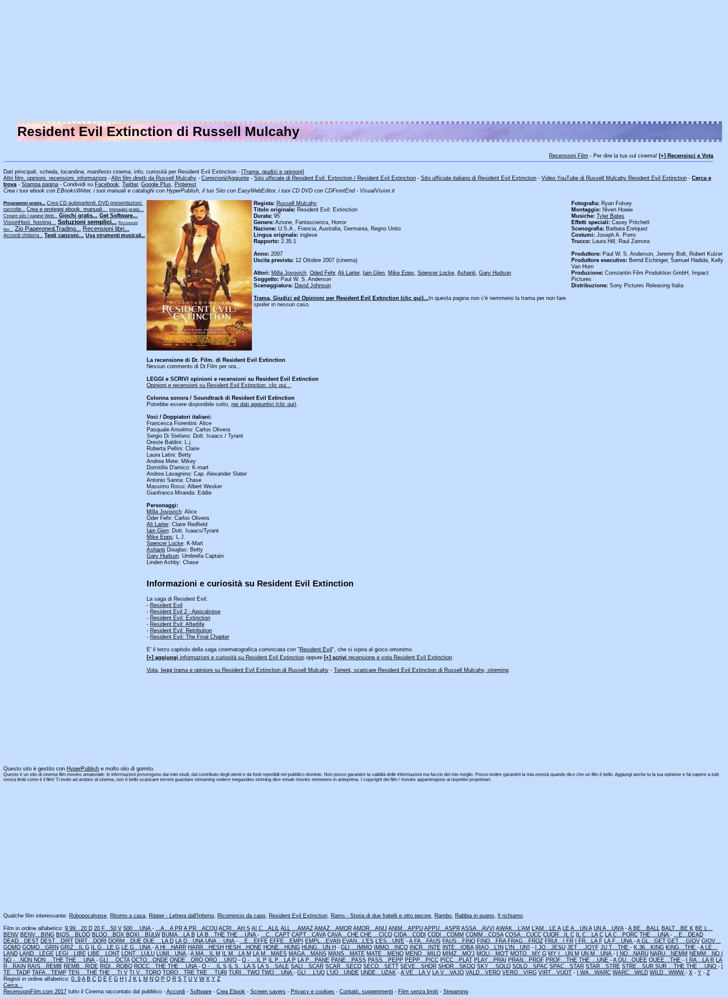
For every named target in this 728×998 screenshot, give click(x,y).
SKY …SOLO (494, 966)
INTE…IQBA (458, 947)
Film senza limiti (418, 991)
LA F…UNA (619, 941)
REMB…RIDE (81, 966)
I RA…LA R (700, 960)
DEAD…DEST (21, 941)
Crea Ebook (231, 991)
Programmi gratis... (24, 203)
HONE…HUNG (281, 947)
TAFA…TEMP (49, 972)
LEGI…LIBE (71, 953)
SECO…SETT (381, 966)
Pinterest (185, 184)
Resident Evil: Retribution (181, 630)
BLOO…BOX (109, 934)
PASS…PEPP (385, 960)
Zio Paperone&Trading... (48, 228)
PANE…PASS (348, 960)
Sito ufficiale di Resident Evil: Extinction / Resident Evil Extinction (335, 178)
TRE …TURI (211, 972)
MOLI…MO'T (492, 953)
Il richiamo (510, 915)
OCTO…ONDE (149, 960)
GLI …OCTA (114, 960)
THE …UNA (242, 934)
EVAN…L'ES (358, 941)
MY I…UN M (563, 953)
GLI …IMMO (356, 947)
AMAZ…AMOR (333, 928)
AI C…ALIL (265, 928)
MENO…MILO (423, 953)
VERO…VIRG (519, 972)
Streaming (455, 991)
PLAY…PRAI (490, 960)
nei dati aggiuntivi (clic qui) (263, 404)
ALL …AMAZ (297, 928)
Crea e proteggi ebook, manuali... (67, 209)
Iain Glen (374, 273)
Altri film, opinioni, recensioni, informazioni (55, 178)
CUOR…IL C (558, 934)
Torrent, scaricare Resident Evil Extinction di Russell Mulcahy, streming (421, 670)
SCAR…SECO (343, 966)
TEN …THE (83, 972)
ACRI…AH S (234, 928)
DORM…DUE (125, 941)
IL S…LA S (242, 966)
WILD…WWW (667, 972)
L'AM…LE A (546, 928)
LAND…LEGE (36, 953)
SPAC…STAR (566, 966)
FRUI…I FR (559, 941)
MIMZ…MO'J (458, 953)
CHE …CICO (376, 934)
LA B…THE (212, 934)
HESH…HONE (243, 947)
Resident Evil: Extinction (180, 618)
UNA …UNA (220, 941)
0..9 (75, 979)
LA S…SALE (273, 966)
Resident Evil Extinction (298, 915)
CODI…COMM (446, 934)
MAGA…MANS (308, 953)
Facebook (107, 184)
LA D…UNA (190, 941)
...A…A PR (168, 928)
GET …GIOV (683, 941)
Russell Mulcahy (296, 203)
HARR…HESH (206, 947)
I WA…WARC (594, 972)
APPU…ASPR (442, 928)
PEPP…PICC (422, 960)
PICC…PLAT (456, 960)
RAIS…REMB (44, 966)
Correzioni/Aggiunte (225, 178)
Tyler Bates (610, 216)
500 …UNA (137, 928)
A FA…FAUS (425, 941)
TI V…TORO (145, 972)
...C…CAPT (275, 934)
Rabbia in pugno (474, 915)
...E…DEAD (688, 934)
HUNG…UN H (319, 947)
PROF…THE (562, 960)
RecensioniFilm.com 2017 (35, 991)
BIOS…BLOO (73, 934)
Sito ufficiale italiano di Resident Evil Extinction (478, 178)
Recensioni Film (568, 156)
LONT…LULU (138, 953)
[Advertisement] (472, 62)
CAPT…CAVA (309, 934)
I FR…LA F (588, 941)
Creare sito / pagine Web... (30, 215)
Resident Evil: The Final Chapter (189, 637)
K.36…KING (649, 947)
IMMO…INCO (391, 947)
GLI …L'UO (311, 972)
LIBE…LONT (104, 953)
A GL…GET (652, 941)
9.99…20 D (78, 928)
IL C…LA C (589, 934)
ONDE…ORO (187, 960)
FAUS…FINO (458, 941)
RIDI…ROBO (116, 966)
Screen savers (268, 991)
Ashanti (466, 273)
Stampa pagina (39, 184)
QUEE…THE (665, 960)
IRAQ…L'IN (489, 947)
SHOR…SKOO (456, 966)
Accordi (175, 991)
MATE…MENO (385, 953)
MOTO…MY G (528, 953)
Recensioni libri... (106, 228)
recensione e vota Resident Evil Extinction (388, 657)
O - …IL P (254, 960)
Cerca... (13, 985)
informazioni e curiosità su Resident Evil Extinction (225, 657)
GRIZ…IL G (74, 947)
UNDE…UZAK (378, 972)
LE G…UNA (136, 947)
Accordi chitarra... (23, 235)
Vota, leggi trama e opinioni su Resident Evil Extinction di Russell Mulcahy (238, 670)
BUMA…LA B (178, 934)
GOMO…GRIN (40, 947)
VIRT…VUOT (555, 972)
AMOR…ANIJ (370, 928)
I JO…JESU (550, 947)
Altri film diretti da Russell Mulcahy (153, 178)
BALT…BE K (677, 928)
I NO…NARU (632, 953)
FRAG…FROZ (525, 941)
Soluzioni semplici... (87, 222)
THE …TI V (113, 972)
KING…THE (681, 947)
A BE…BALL (644, 928)
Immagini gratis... (126, 209)
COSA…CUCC (523, 934)
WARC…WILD (630, 972)
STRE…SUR (638, 966)
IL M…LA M (236, 953)
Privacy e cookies (313, 991)
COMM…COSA (484, 934)
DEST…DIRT (56, 941)
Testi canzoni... (64, 235)
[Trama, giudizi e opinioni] (272, 172)
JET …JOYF (583, 947)
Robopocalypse (88, 915)
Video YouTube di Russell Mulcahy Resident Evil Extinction (614, 178)
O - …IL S (214, 966)
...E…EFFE (253, 941)
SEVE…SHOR (418, 966)
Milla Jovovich (288, 273)
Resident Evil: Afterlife (177, 624)
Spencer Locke (436, 273)
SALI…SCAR (307, 966)
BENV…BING (37, 934)
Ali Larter (348, 273)
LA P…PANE (313, 960)
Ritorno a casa (127, 915)
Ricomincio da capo (241, 915)
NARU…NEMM (669, 953)
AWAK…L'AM (513, 928)
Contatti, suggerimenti (366, 991)
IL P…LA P (282, 960)
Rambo (443, 915)
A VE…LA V (416, 972)
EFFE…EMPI (286, 941)
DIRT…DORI (91, 941)
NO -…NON (18, 960)
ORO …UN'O (221, 960)
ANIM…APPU (405, 928)
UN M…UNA (597, 953)
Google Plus (156, 184)
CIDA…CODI (410, 934)
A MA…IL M (205, 953)
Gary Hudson (495, 273)
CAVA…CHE (343, 934)
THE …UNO (702, 966)
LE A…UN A (577, 928)
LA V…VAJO (448, 972)
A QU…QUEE (630, 960)
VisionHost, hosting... (29, 222)
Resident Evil (166, 605)
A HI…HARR (170, 947)
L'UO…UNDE (343, 972)
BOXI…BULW (143, 934)
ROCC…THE (151, 966)
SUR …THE (670, 966)
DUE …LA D (158, 941)
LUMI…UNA (171, 953)
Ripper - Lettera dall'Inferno (181, 915)
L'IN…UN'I (517, 947)
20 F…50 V (108, 928)
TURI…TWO (245, 972)
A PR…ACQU (200, 928)
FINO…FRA (492, 941)
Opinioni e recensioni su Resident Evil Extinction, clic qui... (219, 385)
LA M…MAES (270, 953)
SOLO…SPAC (530, 966)
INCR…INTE (425, 947)
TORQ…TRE (179, 972)
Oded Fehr (322, 273)
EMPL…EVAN (322, 941)
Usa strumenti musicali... (115, 235)
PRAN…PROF (526, 960)
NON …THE (49, 960)
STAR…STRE (603, 966)
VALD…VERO (483, 972)
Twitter (130, 184)
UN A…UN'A (609, 928)
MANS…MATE (346, 953)
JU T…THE (615, 947)
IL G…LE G (105, 947)
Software (200, 991)
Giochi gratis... (78, 215)
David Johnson (312, 285)
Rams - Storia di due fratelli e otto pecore (381, 915)
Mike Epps (401, 273)
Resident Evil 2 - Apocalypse (185, 611)
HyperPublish (83, 768)
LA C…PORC (621, 934)
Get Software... (118, 215)
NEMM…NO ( (706, 953)
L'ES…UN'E (389, 941)
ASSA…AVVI (478, 928)
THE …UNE (594, 960)
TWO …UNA (277, 972)
